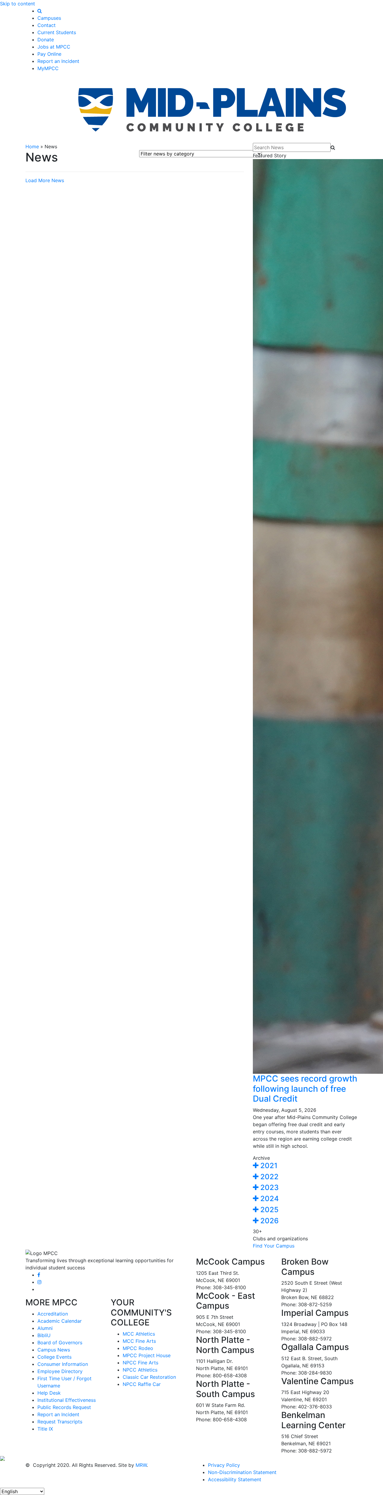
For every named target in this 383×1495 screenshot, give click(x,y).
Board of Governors (59, 1343)
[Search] (39, 11)
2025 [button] (269, 1209)
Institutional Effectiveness (66, 1400)
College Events (54, 1357)
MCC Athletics (139, 1334)
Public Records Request (64, 1407)
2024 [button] (269, 1198)
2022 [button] (269, 1176)
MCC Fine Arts (139, 1341)
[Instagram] (39, 1282)
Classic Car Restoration (149, 1377)
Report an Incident (58, 61)
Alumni (45, 1328)
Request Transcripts (59, 1422)
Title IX (45, 1429)
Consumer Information (62, 1364)
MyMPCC (48, 68)
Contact (46, 25)
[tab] (305, 1166)
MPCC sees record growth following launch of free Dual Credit (305, 1088)
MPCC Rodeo (138, 1348)
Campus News (53, 1350)
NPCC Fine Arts (140, 1363)
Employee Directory (60, 1371)
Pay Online (49, 54)
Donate (45, 40)
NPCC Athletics (140, 1370)
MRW (141, 1465)
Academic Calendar (59, 1321)
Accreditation (52, 1314)
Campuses (49, 18)
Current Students (56, 32)
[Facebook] (38, 1275)
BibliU (44, 1335)
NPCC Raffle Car (142, 1384)
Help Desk (49, 1393)
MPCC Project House (147, 1355)
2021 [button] (268, 1165)
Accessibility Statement (234, 1479)
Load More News (44, 180)
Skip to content (17, 4)
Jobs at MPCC (53, 47)
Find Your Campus (273, 1246)
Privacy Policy (224, 1465)
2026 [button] (269, 1220)
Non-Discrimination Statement (242, 1472)
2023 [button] (269, 1187)
